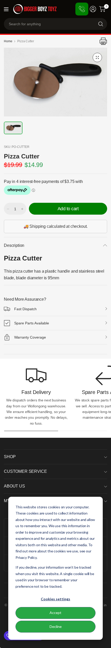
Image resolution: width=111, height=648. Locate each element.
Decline (56, 626)
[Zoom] (97, 57)
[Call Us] (81, 9)
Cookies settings (55, 599)
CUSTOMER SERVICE (25, 471)
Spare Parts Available (31, 323)
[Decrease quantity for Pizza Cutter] (8, 209)
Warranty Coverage (30, 337)
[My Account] (93, 9)
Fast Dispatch (25, 309)
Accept (55, 612)
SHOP (9, 457)
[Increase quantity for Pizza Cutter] (22, 209)
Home (8, 41)
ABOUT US (14, 486)
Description (14, 245)
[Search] (100, 24)
